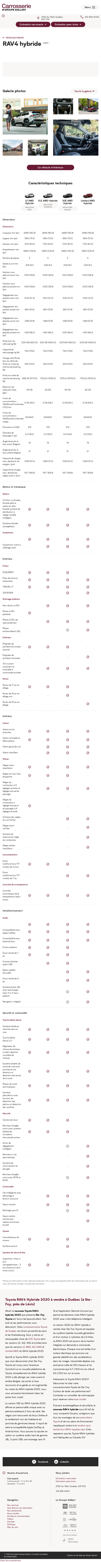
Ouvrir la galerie (83, 91)
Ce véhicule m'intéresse (50, 167)
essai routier (80, 1399)
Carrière (10, 1521)
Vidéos (10, 1519)
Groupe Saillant (91, 1555)
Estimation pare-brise (67, 24)
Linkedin (64, 1461)
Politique (11, 1524)
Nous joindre (13, 1513)
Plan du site (12, 1527)
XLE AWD (37, 1346)
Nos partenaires (14, 1510)
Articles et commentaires (18, 1516)
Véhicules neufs (14, 37)
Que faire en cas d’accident (19, 1508)
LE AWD (27, 1346)
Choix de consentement (10, 1560)
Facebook (42, 1461)
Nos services (13, 1505)
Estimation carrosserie (32, 24)
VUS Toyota (34, 1338)
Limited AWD (12, 1350)
